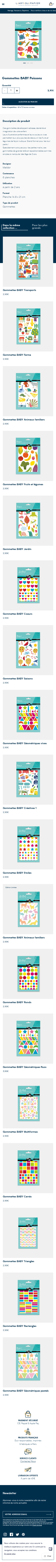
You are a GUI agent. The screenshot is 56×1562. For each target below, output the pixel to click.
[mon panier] (50, 4)
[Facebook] (11, 1535)
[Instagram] (5, 1535)
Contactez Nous (28, 1461)
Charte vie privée (37, 1525)
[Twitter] (17, 1535)
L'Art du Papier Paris (28, 4)
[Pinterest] (23, 1535)
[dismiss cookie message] (50, 1548)
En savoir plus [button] (9, 1554)
